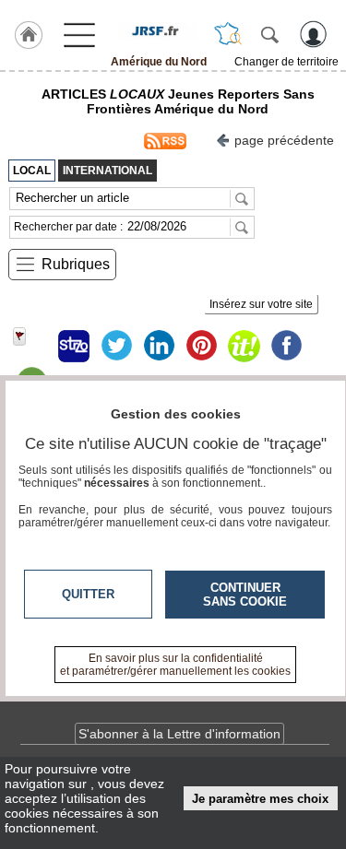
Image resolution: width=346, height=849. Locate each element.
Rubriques (76, 264)
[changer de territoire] (228, 34)
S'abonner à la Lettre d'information (179, 733)
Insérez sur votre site (261, 304)
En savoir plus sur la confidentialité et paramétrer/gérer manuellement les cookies (175, 665)
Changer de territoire (286, 61)
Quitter (88, 594)
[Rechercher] (269, 34)
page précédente (284, 140)
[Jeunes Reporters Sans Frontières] (158, 30)
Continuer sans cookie (245, 594)
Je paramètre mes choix (260, 799)
